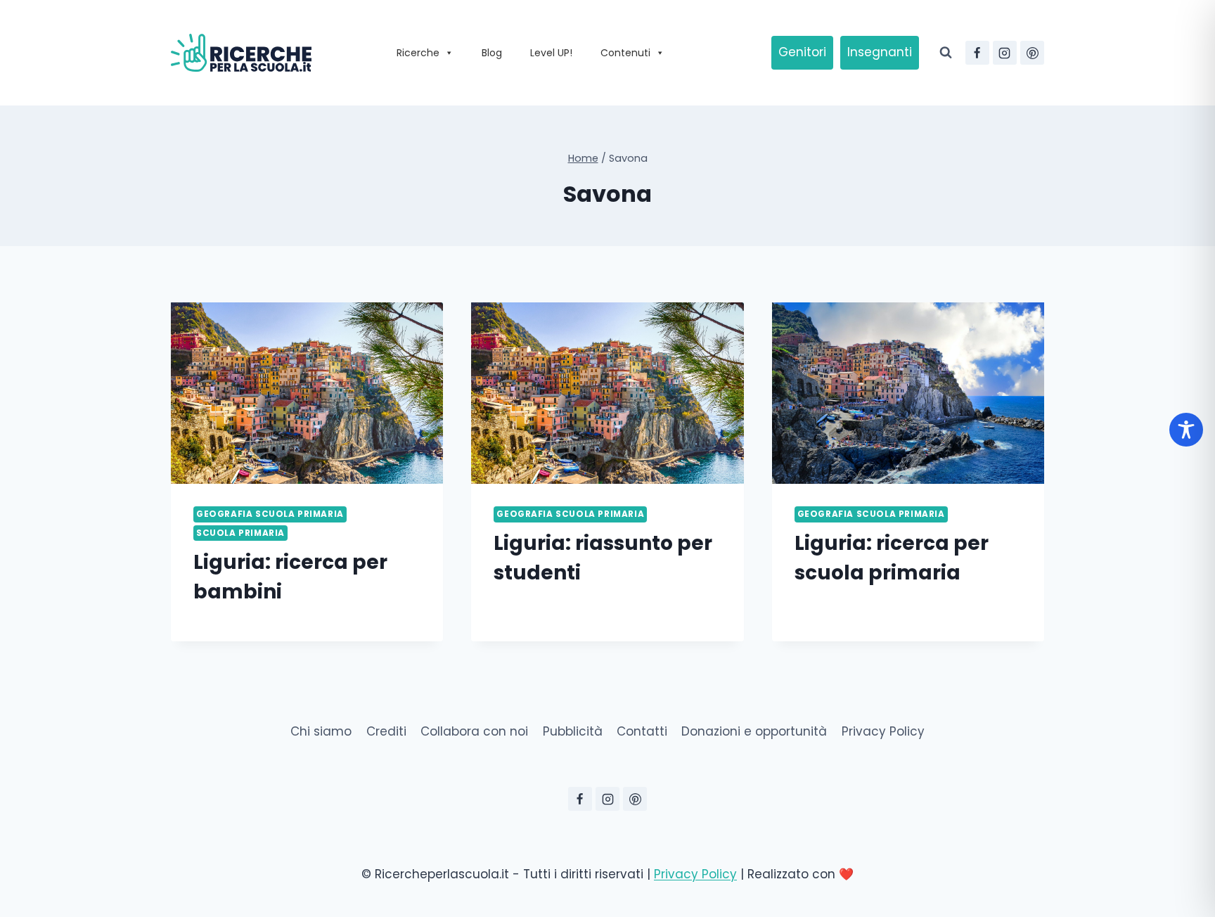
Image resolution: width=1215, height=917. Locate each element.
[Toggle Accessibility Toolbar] (1186, 429)
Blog (492, 53)
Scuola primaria (240, 533)
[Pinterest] (1032, 53)
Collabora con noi (474, 731)
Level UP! (551, 53)
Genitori (802, 52)
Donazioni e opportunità (754, 731)
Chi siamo (321, 731)
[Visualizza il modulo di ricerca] (945, 52)
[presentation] (307, 393)
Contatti (642, 731)
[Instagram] (1005, 53)
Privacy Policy (883, 731)
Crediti (386, 731)
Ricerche (418, 53)
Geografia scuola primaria (270, 514)
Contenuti (625, 53)
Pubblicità (573, 731)
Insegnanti (879, 52)
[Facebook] (977, 53)
